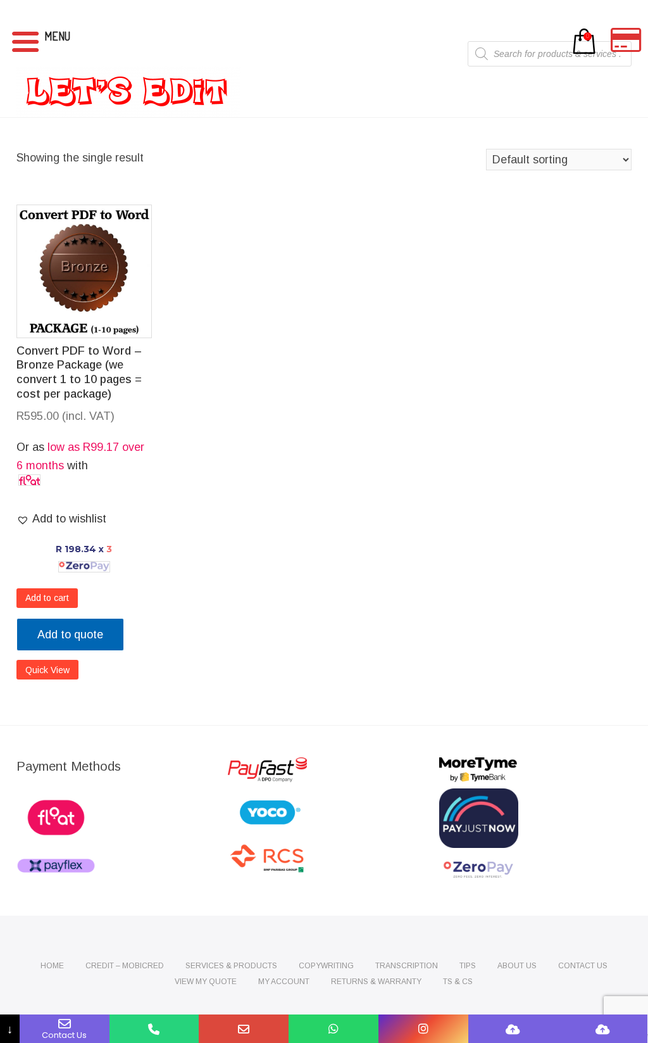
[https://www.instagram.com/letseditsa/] (423, 1029)
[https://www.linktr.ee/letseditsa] (513, 1029)
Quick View (47, 670)
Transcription (406, 965)
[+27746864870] (333, 1029)
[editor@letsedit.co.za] (244, 1029)
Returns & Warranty (376, 981)
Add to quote (70, 634)
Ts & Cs (458, 981)
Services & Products (231, 965)
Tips (467, 965)
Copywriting (326, 965)
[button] (61, 519)
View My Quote (206, 981)
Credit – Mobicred (124, 965)
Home (52, 965)
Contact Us (583, 965)
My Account (283, 981)
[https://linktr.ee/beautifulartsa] (603, 1029)
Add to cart (47, 598)
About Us (517, 965)
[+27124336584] (154, 1029)
